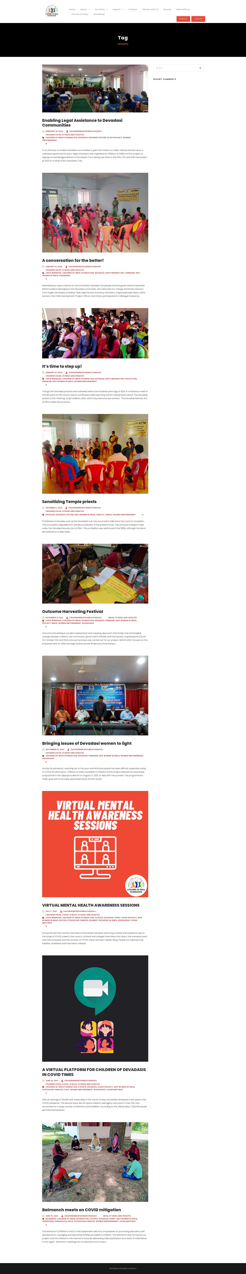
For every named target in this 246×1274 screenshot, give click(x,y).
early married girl (114, 273)
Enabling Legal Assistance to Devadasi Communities (82, 123)
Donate (167, 9)
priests (100, 515)
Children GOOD (53, 135)
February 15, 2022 (54, 131)
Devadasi (83, 137)
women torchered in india (103, 920)
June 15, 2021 (52, 1081)
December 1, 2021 (54, 508)
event (118, 918)
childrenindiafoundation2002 (85, 131)
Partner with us (150, 9)
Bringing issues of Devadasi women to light (87, 743)
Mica (105, 1216)
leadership (64, 275)
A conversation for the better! (73, 260)
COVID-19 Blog (69, 915)
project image (49, 623)
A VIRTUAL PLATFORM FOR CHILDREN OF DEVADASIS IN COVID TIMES (94, 1072)
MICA (70, 1221)
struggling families (78, 920)
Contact (132, 9)
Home (72, 9)
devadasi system (97, 137)
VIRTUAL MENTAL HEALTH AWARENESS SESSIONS (91, 905)
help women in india (63, 381)
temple (108, 515)
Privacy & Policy (80, 14)
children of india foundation (61, 137)
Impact (116, 9)
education (131, 379)
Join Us (198, 19)
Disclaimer (99, 14)
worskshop (88, 623)
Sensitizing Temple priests (69, 501)
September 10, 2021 (55, 749)
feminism (130, 273)
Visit (66, 1090)
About (83, 9)
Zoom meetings (115, 1090)
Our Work (100, 9)
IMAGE (111, 618)
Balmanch (51, 1219)
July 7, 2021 (51, 911)
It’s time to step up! (62, 366)
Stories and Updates (73, 135)
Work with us (183, 9)
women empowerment (85, 381)
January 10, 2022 (54, 372)
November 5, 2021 (54, 618)
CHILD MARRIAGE (53, 273)
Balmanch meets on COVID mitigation (81, 1210)
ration (62, 920)
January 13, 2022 (54, 266)
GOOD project (114, 137)
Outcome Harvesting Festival (72, 611)
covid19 (99, 918)
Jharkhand (48, 1221)
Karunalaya (61, 1221)
